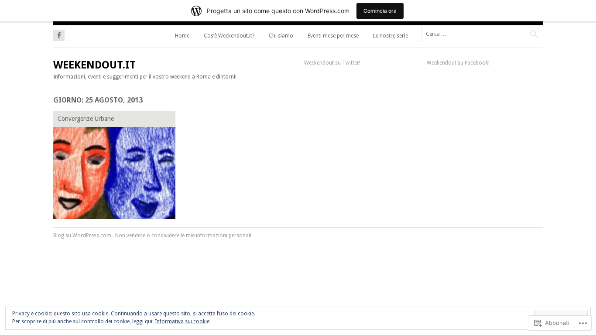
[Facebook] (59, 34)
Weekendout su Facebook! (458, 63)
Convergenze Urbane (86, 118)
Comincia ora (380, 10)
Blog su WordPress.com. (83, 235)
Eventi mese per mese (333, 36)
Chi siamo (281, 36)
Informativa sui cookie (182, 321)
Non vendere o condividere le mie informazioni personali (183, 235)
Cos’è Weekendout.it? (229, 36)
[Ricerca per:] (482, 33)
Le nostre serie (390, 36)
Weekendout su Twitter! (332, 63)
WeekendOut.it (94, 65)
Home (182, 36)
